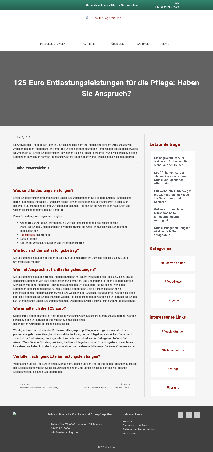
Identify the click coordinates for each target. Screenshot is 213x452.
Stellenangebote (173, 350)
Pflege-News (173, 281)
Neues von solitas (173, 263)
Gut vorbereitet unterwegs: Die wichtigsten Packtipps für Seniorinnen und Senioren (172, 196)
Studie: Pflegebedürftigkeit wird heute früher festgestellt (172, 231)
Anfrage (143, 43)
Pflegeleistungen (52, 43)
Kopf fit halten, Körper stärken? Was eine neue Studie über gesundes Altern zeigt (170, 178)
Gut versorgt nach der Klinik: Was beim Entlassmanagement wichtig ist (169, 215)
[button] (133, 168)
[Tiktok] (195, 5)
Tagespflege (27, 234)
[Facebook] (180, 415)
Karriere (88, 43)
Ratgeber (173, 300)
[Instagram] (190, 5)
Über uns (117, 43)
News (165, 43)
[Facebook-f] (185, 5)
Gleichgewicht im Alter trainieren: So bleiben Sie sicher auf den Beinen (170, 161)
